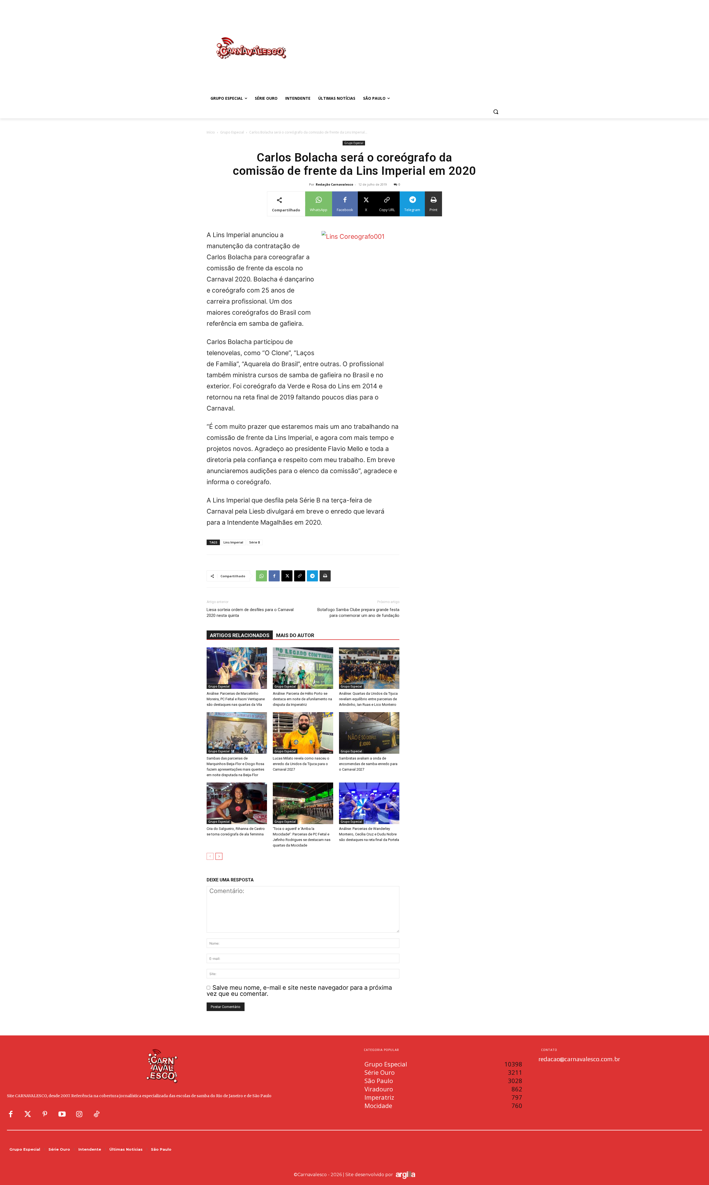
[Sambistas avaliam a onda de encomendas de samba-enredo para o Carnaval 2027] (369, 733)
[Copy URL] (299, 575)
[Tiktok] (96, 1114)
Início (211, 132)
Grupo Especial (232, 132)
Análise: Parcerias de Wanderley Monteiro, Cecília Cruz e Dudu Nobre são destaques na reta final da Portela (369, 834)
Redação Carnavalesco (334, 184)
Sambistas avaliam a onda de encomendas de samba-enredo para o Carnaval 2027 (368, 763)
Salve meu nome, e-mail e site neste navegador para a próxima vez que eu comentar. (299, 990)
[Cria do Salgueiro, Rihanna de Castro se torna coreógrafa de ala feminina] (237, 803)
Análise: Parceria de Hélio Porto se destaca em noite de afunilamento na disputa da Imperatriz (302, 699)
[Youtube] (62, 1114)
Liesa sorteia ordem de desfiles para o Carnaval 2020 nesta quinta (250, 612)
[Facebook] (274, 575)
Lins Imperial (233, 542)
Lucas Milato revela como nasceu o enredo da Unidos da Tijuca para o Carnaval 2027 (301, 763)
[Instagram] (79, 1114)
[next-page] (218, 856)
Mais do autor (295, 635)
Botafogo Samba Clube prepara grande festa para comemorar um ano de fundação (358, 612)
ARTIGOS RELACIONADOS (239, 635)
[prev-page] (210, 856)
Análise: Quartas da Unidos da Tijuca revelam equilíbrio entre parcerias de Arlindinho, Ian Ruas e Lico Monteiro (368, 699)
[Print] (325, 575)
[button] (495, 111)
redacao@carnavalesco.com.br (579, 1059)
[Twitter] (27, 1114)
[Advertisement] (398, 42)
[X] (286, 575)
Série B (254, 542)
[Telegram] (312, 575)
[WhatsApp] (261, 575)
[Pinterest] (44, 1114)
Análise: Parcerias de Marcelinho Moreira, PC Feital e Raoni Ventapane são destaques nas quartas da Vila (236, 699)
